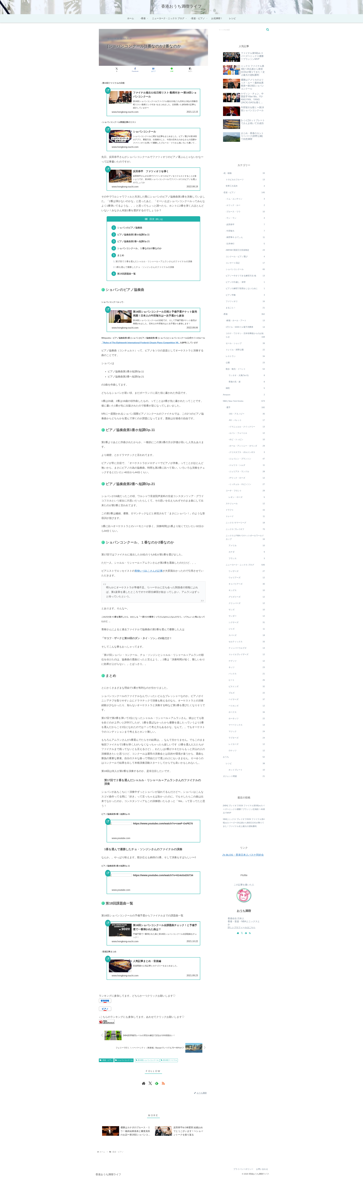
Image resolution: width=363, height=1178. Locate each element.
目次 (152, 219)
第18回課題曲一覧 (126, 273)
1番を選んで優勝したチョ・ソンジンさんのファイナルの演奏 (145, 267)
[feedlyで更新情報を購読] (157, 1083)
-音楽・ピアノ (107, 1060)
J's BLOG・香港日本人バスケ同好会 (243, 854)
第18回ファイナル (170, 1060)
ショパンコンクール (125, 1060)
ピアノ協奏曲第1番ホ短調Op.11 (133, 234)
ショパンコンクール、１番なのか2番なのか (139, 248)
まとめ (120, 255)
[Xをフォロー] (150, 1083)
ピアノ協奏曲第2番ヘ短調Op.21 (133, 241)
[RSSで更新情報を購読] (163, 1083)
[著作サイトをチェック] (143, 1083)
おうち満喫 (244, 910)
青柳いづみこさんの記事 (149, 570)
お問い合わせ (262, 1169)
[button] (190, 69)
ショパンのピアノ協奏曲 (129, 227)
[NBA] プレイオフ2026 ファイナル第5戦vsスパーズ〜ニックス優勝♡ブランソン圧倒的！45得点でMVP (244, 809)
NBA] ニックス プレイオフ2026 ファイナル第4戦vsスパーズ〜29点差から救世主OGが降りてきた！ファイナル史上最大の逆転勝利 (244, 822)
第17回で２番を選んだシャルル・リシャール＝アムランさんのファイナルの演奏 (154, 261)
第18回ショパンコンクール (148, 1060)
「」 (140, 342)
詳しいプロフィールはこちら (241, 927)
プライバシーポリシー (243, 1169)
